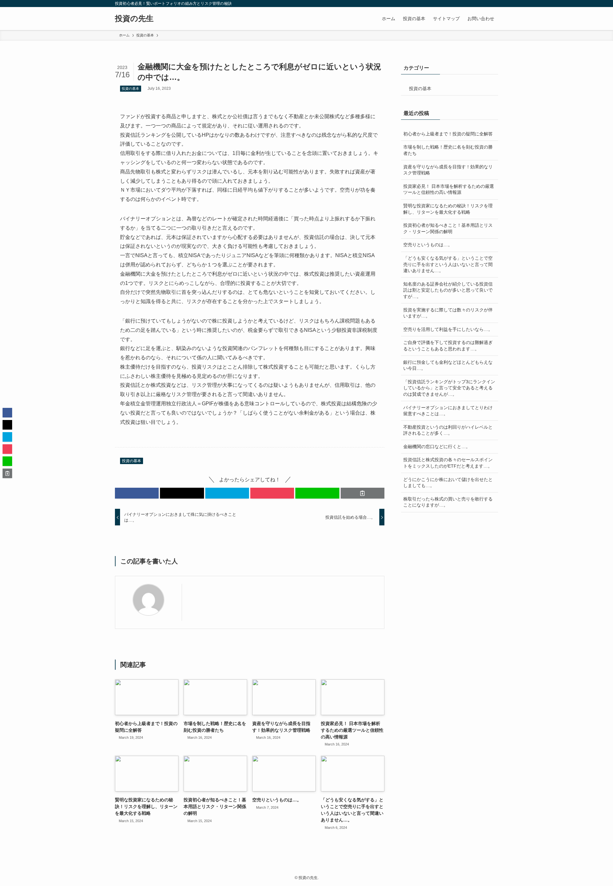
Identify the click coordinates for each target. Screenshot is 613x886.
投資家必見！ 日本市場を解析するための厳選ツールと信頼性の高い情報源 (448, 189)
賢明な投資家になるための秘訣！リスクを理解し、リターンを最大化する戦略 (448, 209)
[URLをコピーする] (362, 493)
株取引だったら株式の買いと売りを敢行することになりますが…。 (448, 502)
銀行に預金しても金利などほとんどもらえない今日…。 (448, 365)
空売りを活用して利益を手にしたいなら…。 (448, 329)
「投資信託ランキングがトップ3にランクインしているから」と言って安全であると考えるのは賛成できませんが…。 (449, 388)
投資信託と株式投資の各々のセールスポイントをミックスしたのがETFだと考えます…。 (448, 463)
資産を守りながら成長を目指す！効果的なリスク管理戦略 (448, 170)
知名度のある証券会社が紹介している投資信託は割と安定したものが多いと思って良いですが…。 (448, 290)
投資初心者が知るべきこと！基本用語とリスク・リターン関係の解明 (448, 228)
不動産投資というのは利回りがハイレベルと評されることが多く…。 (448, 430)
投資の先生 (134, 18)
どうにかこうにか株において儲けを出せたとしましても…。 (448, 482)
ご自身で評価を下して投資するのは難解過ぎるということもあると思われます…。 (448, 345)
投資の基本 (130, 88)
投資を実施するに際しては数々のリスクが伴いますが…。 (448, 313)
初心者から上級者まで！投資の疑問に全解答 (448, 133)
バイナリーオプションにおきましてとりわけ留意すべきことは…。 (448, 410)
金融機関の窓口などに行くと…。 (436, 446)
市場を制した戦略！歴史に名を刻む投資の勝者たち (448, 150)
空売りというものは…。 (427, 244)
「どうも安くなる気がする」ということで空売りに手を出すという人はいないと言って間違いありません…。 (448, 264)
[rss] (485, 3)
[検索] (494, 3)
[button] (137, 493)
